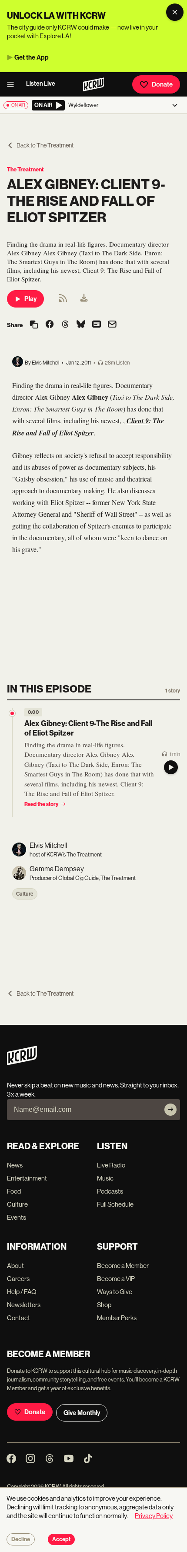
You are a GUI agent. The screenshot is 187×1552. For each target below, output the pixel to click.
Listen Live (40, 83)
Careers (18, 1278)
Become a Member (123, 1265)
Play (30, 299)
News (15, 1165)
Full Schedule (115, 1204)
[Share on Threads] (65, 325)
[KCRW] (22, 1063)
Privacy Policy (154, 1515)
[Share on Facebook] (49, 325)
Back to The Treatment (45, 145)
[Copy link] (34, 325)
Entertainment (27, 1178)
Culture (24, 894)
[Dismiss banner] (175, 12)
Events (16, 1217)
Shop (104, 1304)
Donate (162, 84)
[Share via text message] (96, 325)
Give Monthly (81, 1413)
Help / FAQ (22, 1291)
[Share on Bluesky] (81, 325)
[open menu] (13, 84)
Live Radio (111, 1165)
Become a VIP (116, 1278)
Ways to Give (114, 1291)
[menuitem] (84, 299)
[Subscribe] (170, 1110)
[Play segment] (171, 767)
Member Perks (117, 1317)
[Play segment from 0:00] (12, 713)
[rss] (63, 301)
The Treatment (25, 169)
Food (14, 1191)
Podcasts (110, 1191)
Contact (18, 1317)
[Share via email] (112, 325)
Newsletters (23, 1304)
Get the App (31, 57)
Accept (61, 1539)
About (15, 1265)
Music (105, 1178)
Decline (20, 1539)
